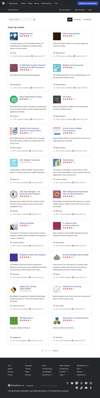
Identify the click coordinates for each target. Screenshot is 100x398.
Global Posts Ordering (72, 286)
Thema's (28, 369)
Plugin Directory (13, 10)
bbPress (80, 372)
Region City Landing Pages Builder (28, 287)
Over (9, 365)
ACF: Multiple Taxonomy (30, 160)
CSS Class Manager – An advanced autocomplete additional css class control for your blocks (32, 193)
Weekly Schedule (27, 223)
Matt (79, 369)
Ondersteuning (47, 369)
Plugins (27, 372)
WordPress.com (83, 365)
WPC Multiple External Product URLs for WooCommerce (75, 193)
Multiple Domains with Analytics (33, 255)
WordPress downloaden (87, 3)
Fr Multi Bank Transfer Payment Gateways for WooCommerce (33, 66)
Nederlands (29, 385)
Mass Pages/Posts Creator (31, 97)
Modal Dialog (68, 160)
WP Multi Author (26, 318)
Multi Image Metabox (71, 34)
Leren (44, 365)
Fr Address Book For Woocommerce (71, 224)
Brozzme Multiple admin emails (75, 255)
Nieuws (10, 369)
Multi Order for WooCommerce (76, 318)
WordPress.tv (47, 375)
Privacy (10, 375)
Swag (62, 375)
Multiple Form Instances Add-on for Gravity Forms (30, 129)
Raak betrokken (65, 365)
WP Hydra (67, 97)
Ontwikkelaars (47, 372)
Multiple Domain (26, 34)
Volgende (55, 350)
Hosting (10, 372)
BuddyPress (81, 375)
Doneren (63, 372)
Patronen (28, 375)
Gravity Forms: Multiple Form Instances (72, 129)
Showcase (28, 365)
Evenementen (64, 369)
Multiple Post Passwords (73, 65)
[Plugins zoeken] (34, 19)
